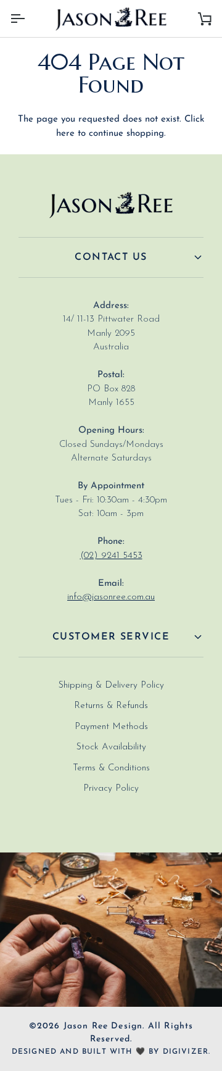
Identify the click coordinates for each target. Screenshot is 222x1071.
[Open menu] (28, 18)
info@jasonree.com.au (111, 597)
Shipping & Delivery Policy (111, 685)
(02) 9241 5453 (111, 556)
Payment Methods (111, 726)
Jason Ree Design (103, 1026)
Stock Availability (111, 747)
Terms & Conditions (111, 768)
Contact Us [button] (111, 257)
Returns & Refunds (111, 706)
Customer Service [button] (111, 637)
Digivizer (186, 1052)
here (65, 133)
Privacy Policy (111, 788)
